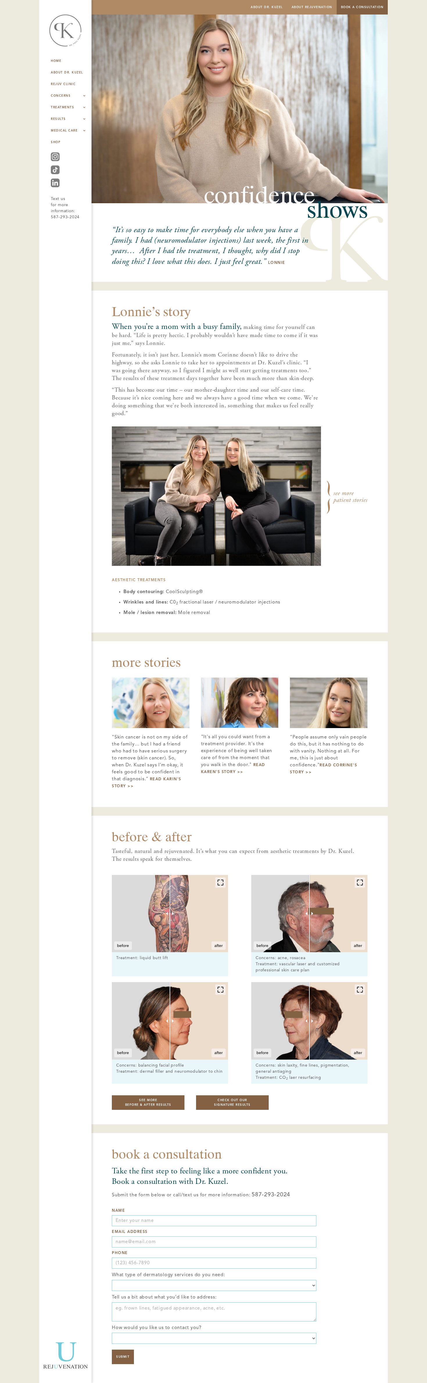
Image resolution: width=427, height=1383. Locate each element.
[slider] (170, 913)
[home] (65, 35)
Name (118, 1211)
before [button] (123, 945)
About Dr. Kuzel (67, 72)
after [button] (218, 945)
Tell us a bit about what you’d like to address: (164, 1297)
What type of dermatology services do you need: (168, 1275)
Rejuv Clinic (63, 84)
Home (56, 61)
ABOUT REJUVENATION (312, 7)
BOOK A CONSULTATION (362, 7)
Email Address (130, 1232)
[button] (220, 882)
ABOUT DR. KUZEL (267, 7)
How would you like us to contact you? (157, 1328)
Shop (55, 142)
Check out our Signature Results (232, 1102)
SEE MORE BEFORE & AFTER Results (148, 1102)
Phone (120, 1253)
